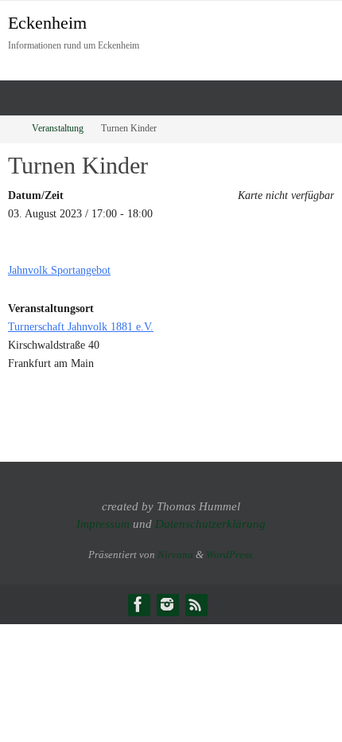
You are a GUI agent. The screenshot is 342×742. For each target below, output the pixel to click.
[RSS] (195, 604)
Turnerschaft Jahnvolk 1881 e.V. (81, 326)
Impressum (103, 523)
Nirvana (175, 554)
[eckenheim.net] (167, 604)
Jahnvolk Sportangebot (59, 270)
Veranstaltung (58, 128)
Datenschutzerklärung (210, 523)
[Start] (10, 128)
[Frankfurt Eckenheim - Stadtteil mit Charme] (138, 604)
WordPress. (230, 554)
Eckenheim (47, 23)
